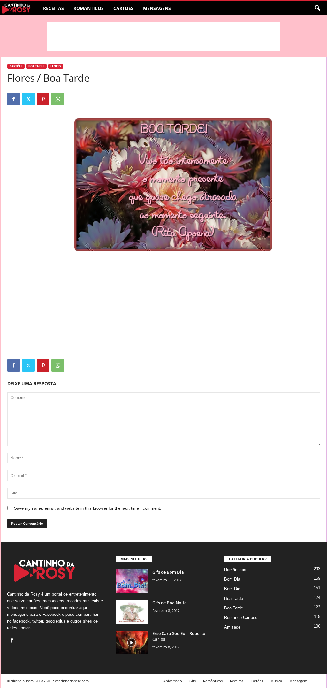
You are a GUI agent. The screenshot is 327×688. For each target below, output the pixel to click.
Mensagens (157, 8)
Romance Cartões (240, 617)
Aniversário (173, 680)
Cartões (123, 8)
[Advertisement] (163, 36)
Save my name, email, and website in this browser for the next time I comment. (87, 508)
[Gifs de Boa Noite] (132, 612)
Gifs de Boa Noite (169, 603)
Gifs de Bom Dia (168, 572)
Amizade (232, 627)
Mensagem (298, 680)
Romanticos (88, 8)
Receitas (53, 8)
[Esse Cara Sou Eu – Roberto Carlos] (132, 642)
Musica (276, 680)
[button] (317, 8)
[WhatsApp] (57, 99)
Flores (55, 66)
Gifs (192, 680)
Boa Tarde (36, 66)
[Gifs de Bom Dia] (132, 581)
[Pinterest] (43, 99)
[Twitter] (28, 99)
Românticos (235, 569)
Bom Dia (232, 579)
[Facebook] (13, 99)
